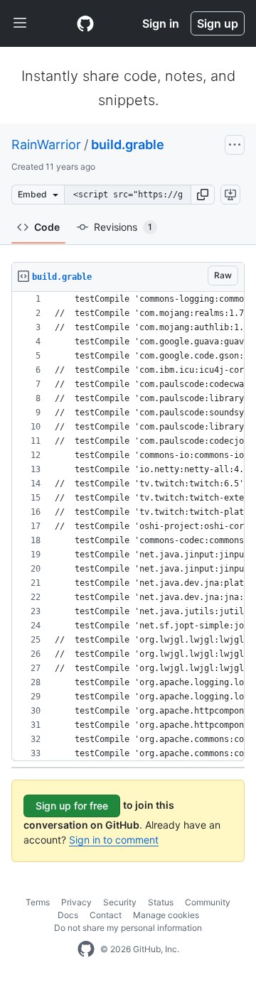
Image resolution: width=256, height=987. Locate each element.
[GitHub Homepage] (86, 949)
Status (161, 902)
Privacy (76, 902)
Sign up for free (72, 806)
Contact (106, 915)
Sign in (160, 23)
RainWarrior (46, 144)
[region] (128, 526)
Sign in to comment (114, 840)
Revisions (123, 227)
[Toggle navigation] (19, 23)
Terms (38, 902)
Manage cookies (166, 915)
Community (207, 902)
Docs (68, 915)
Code (47, 227)
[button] (203, 195)
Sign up (217, 23)
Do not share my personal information (128, 927)
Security (120, 902)
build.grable (127, 144)
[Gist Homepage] (85, 23)
